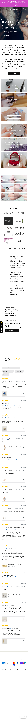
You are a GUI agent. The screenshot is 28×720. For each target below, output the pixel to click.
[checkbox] (5, 374)
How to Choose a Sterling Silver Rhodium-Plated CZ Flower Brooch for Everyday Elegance (17, 276)
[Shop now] (14, 144)
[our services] (14, 100)
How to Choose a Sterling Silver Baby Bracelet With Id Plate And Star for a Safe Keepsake (18, 290)
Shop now (14, 133)
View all (14, 252)
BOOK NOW (19, 88)
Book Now (14, 164)
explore (8, 88)
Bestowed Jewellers (13, 659)
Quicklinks (13, 654)
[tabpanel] (14, 505)
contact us (14, 73)
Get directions (11, 330)
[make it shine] (14, 114)
